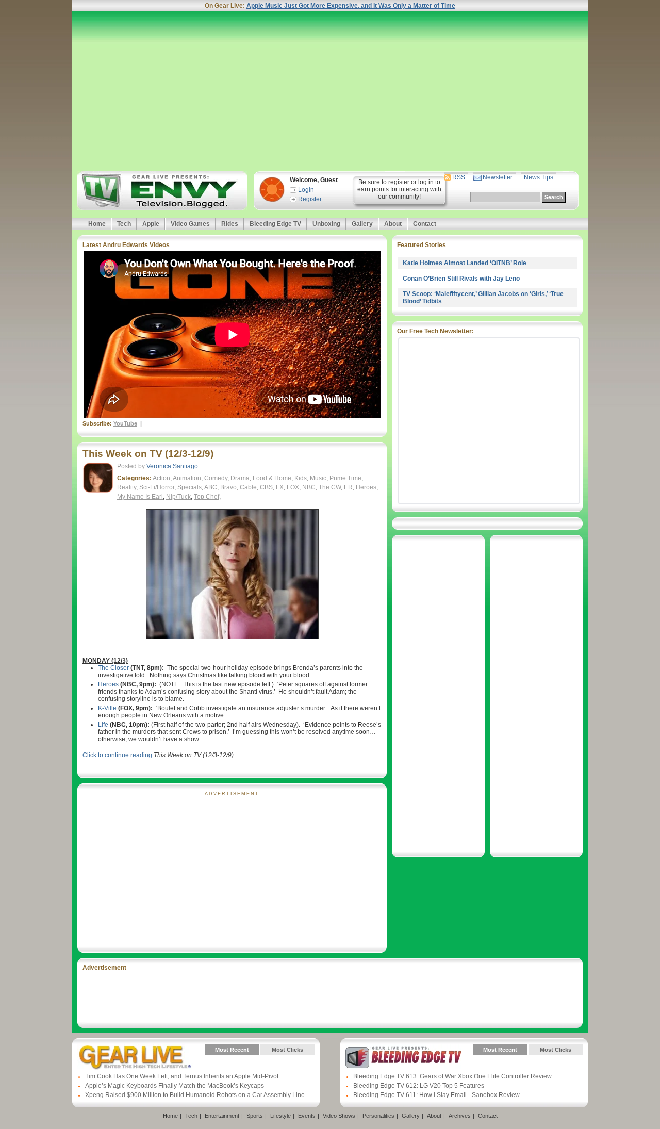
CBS (266, 487)
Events (307, 1115)
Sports (254, 1115)
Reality (126, 487)
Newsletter (498, 177)
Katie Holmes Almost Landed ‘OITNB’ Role (464, 263)
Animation (187, 478)
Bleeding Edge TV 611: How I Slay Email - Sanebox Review (436, 1095)
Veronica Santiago (172, 466)
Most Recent (232, 1049)
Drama (240, 478)
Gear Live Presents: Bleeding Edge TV (403, 1057)
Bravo (228, 487)
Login (306, 189)
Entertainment (222, 1115)
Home (97, 223)
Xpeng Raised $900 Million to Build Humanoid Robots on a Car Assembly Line (195, 1095)
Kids (300, 478)
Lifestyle (280, 1115)
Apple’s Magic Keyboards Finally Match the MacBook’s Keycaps (174, 1085)
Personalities (378, 1115)
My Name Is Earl (140, 496)
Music (318, 478)
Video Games (190, 223)
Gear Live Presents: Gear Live (135, 1057)
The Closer (113, 668)
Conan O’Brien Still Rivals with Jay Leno (461, 278)
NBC (309, 487)
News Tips (538, 177)
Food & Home (272, 478)
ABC (210, 487)
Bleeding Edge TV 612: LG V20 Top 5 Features (418, 1085)
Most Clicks (287, 1049)
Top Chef (206, 496)
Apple (150, 223)
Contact (424, 223)
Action (161, 478)
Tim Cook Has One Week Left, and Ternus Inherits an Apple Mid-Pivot (181, 1076)
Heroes (366, 487)
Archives (460, 1115)
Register (310, 199)
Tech (124, 223)
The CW (330, 487)
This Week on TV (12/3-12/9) (147, 453)
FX (280, 487)
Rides (229, 223)
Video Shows (339, 1115)
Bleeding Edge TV (275, 223)
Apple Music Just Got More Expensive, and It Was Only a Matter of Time (350, 5)
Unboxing (326, 223)
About (393, 223)
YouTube (125, 423)
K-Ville (107, 708)
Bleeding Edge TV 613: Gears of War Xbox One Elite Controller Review (452, 1076)
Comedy (215, 478)
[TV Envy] (160, 190)
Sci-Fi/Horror (156, 487)
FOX (293, 487)
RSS (458, 177)
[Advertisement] (330, 91)
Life (103, 724)
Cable (248, 487)
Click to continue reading (158, 755)
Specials (189, 487)
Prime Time (345, 478)
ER (348, 487)
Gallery (362, 223)
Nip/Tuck (178, 496)
